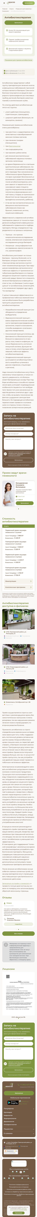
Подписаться (18, 619)
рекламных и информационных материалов (17, 613)
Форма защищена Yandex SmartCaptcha (18, 624)
